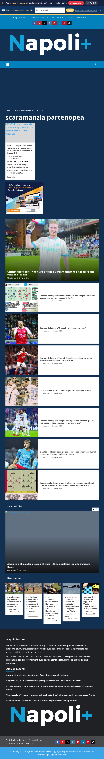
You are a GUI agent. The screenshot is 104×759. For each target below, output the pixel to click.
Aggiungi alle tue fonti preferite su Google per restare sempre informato (41, 3)
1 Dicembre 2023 (14, 158)
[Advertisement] (52, 87)
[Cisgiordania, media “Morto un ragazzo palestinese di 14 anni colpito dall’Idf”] (33, 588)
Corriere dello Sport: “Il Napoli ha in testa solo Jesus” (63, 328)
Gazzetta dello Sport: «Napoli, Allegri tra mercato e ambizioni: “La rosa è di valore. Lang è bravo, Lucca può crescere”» (67, 484)
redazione (12, 278)
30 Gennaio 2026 (24, 570)
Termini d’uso (57, 17)
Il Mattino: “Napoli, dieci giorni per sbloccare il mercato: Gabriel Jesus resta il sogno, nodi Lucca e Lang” (68, 453)
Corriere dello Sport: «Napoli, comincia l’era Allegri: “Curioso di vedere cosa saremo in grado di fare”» (67, 296)
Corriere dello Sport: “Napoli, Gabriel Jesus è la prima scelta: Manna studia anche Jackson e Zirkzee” (66, 359)
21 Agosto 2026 (57, 331)
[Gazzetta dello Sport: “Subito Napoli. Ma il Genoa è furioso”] (21, 391)
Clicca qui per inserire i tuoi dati (86, 10)
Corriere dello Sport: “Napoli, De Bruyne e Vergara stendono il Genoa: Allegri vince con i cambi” (50, 273)
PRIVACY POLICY (84, 17)
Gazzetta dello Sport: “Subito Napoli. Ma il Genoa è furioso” (66, 390)
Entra (70, 10)
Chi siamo (70, 17)
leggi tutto (11, 177)
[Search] (95, 64)
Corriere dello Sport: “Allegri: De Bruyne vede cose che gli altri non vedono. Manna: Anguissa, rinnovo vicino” (67, 421)
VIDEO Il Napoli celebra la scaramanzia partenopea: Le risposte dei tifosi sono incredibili (19, 149)
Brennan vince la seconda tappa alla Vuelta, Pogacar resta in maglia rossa (90, 603)
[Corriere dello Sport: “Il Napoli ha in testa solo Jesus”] (21, 328)
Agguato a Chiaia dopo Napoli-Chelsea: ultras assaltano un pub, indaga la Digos (48, 565)
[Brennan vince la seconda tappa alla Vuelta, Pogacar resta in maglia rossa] (90, 588)
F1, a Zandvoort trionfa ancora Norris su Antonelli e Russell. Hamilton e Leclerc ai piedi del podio (51, 606)
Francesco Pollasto (15, 156)
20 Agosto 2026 (57, 363)
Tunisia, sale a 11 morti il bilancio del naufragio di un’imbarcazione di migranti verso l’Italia (71, 604)
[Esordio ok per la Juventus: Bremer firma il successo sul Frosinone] (14, 588)
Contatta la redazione (39, 17)
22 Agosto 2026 (57, 301)
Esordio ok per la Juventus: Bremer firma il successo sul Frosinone (14, 602)
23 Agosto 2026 (24, 278)
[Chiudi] (100, 3)
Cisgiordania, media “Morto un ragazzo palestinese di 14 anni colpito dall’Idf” (32, 603)
